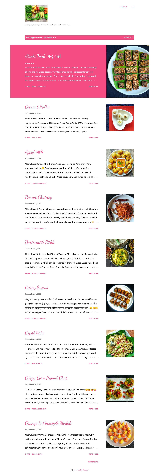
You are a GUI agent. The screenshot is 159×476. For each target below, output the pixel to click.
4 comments (37, 364)
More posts (93, 462)
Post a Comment (39, 87)
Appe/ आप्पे (34, 152)
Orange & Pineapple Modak (48, 423)
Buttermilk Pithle (40, 242)
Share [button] (27, 87)
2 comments (37, 454)
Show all (128, 37)
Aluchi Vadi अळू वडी (43, 56)
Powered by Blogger (80, 470)
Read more (93, 87)
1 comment (36, 138)
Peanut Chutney (38, 197)
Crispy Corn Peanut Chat (46, 378)
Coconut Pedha (37, 107)
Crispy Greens (36, 287)
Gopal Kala (34, 333)
